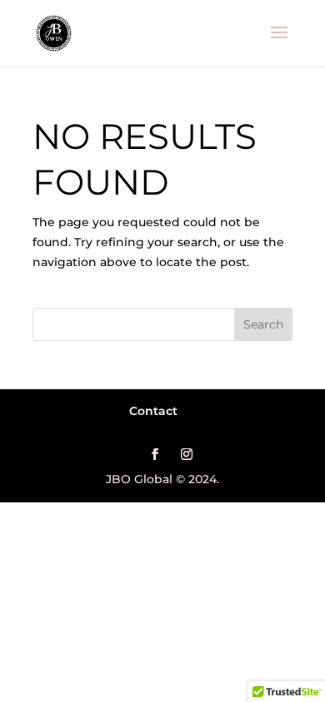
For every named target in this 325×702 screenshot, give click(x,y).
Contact (153, 410)
